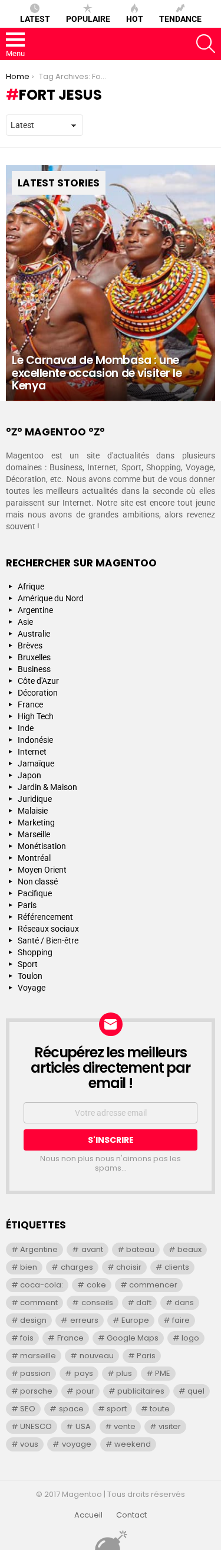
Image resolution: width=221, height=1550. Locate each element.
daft (143, 1302)
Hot (134, 19)
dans (184, 1302)
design (33, 1320)
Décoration (38, 692)
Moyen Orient (42, 869)
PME (162, 1373)
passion (35, 1373)
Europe (135, 1320)
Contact (131, 1515)
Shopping (35, 952)
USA (83, 1426)
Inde (26, 728)
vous (29, 1444)
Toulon (30, 976)
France (30, 704)
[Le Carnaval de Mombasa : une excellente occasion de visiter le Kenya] (110, 283)
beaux (189, 1249)
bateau (140, 1249)
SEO (27, 1408)
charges (77, 1267)
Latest (35, 19)
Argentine (35, 610)
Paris (27, 905)
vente (125, 1426)
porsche (36, 1391)
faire (181, 1320)
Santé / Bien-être (48, 940)
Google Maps (133, 1337)
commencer (153, 1284)
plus (124, 1373)
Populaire (88, 19)
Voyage (31, 987)
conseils (97, 1302)
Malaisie (33, 810)
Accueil (88, 1515)
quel (195, 1391)
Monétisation (42, 846)
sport (117, 1408)
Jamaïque (36, 763)
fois (27, 1337)
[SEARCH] (205, 43)
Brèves (30, 645)
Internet (32, 751)
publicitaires (140, 1391)
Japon (29, 775)
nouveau (97, 1355)
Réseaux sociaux (48, 928)
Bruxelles (34, 657)
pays (83, 1373)
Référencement (45, 917)
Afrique (31, 586)
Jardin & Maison (47, 787)
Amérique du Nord (51, 598)
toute (160, 1408)
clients (176, 1267)
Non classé (38, 881)
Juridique (35, 799)
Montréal (34, 858)
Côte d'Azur (38, 681)
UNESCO (36, 1426)
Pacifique (35, 893)
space (71, 1408)
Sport (28, 964)
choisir (128, 1267)
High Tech (36, 716)
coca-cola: (41, 1284)
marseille (38, 1355)
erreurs (84, 1320)
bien (28, 1267)
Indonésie (35, 740)
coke (96, 1284)
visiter (170, 1426)
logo (190, 1337)
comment (39, 1302)
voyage (76, 1444)
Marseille (34, 834)
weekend (132, 1444)
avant (92, 1249)
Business (34, 669)
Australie (34, 633)
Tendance (180, 19)
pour (85, 1391)
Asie (25, 622)
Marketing (36, 822)
